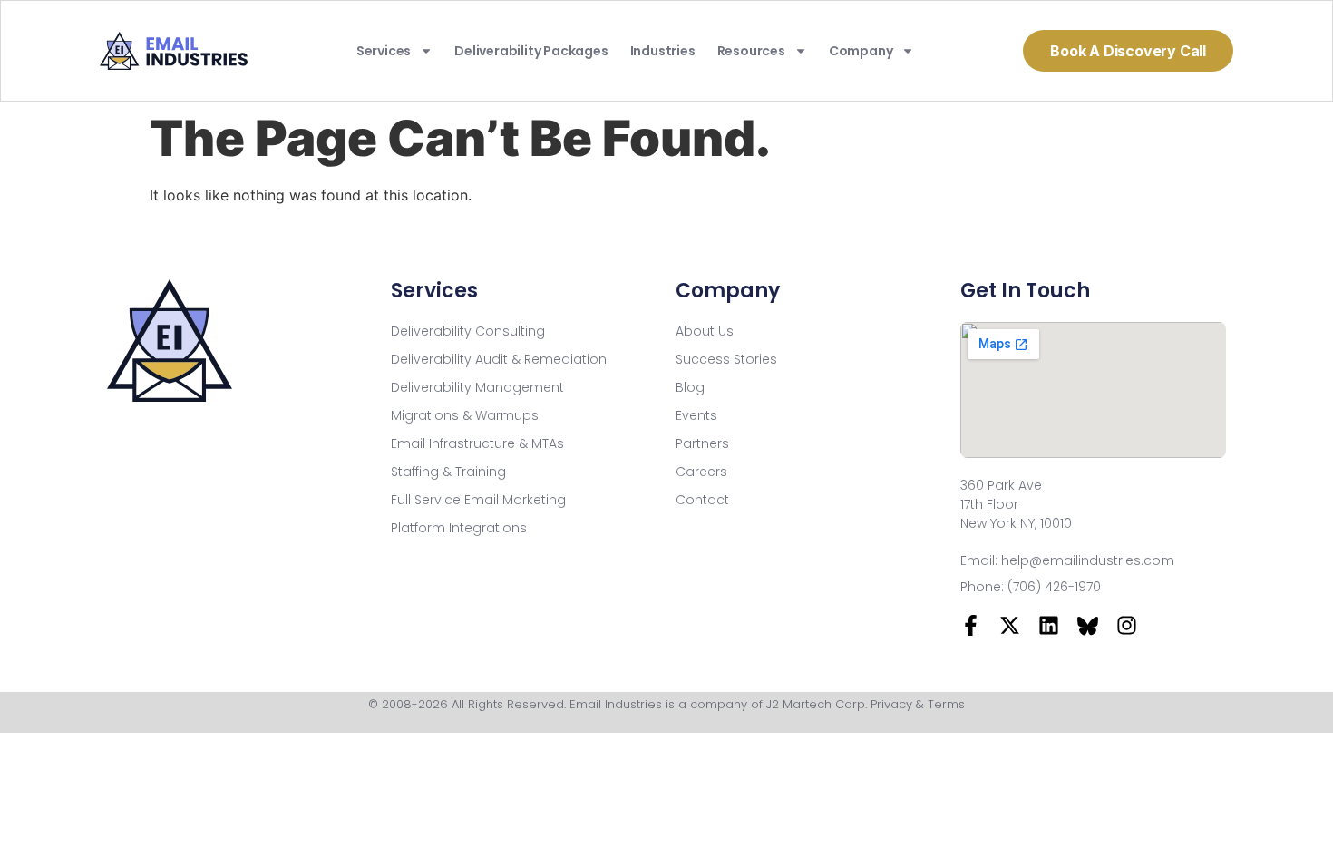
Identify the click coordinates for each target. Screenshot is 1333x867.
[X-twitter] (1009, 625)
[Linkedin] (1048, 625)
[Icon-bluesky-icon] (1087, 625)
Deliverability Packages (531, 51)
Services (383, 51)
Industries (663, 51)
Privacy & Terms (918, 704)
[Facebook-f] (970, 625)
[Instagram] (1126, 625)
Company (861, 51)
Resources (751, 51)
